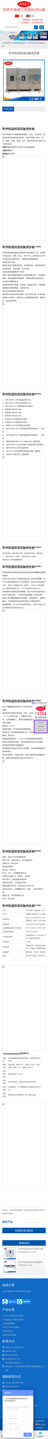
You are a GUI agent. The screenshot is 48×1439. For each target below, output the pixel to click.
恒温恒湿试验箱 (33, 1210)
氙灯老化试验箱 (10, 1335)
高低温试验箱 (9, 1323)
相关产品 (7, 1221)
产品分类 (8, 1309)
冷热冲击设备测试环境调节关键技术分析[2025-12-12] (30, 1250)
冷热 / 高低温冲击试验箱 (13, 1316)
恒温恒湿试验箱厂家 (18, 1210)
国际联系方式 (11, 1376)
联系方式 (8, 1341)
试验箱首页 (6, 43)
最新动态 (24, 1243)
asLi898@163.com (12, 1359)
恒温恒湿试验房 (19, 43)
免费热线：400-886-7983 (33, 20)
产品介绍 (8, 109)
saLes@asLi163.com (13, 1363)
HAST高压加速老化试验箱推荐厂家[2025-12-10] (30, 1263)
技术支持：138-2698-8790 (32, 23)
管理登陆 (39, 1428)
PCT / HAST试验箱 (11, 1327)
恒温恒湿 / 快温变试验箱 (13, 1320)
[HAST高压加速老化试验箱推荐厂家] (10, 1272)
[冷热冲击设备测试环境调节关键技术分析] (10, 1259)
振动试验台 (8, 1331)
